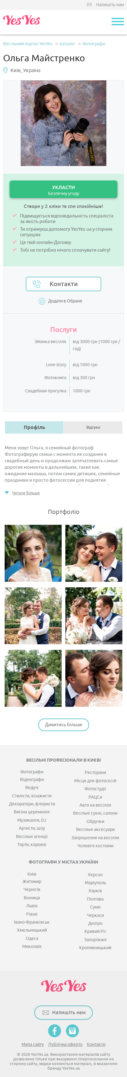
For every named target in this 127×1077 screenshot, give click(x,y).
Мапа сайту (33, 1044)
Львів (32, 906)
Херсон (95, 874)
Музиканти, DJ (31, 820)
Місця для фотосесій (95, 780)
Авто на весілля (95, 805)
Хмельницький (32, 930)
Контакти (64, 284)
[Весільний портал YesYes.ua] (21, 22)
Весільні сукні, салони (95, 813)
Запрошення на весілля (95, 837)
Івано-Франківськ (32, 922)
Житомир (32, 881)
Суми (95, 907)
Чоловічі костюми (95, 845)
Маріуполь (95, 882)
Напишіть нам (110, 4)
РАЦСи (95, 797)
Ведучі (32, 787)
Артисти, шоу (32, 828)
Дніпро (95, 923)
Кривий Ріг (95, 931)
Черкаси (95, 915)
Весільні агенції (32, 836)
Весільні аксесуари (95, 829)
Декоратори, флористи (32, 804)
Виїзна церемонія (32, 812)
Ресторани (95, 772)
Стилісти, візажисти (31, 796)
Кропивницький (95, 947)
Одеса (32, 938)
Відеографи (32, 779)
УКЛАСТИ (63, 190)
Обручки (95, 821)
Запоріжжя (95, 939)
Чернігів (31, 889)
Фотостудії (95, 789)
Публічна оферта (65, 1044)
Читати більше (26, 493)
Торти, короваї (31, 844)
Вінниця (32, 898)
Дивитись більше (63, 725)
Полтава (95, 899)
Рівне (32, 914)
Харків (95, 890)
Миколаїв (32, 946)
